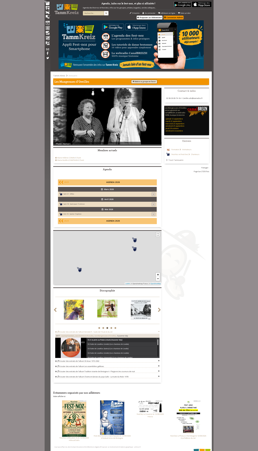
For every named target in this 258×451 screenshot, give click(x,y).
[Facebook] (47, 54)
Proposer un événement (109, 447)
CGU (85, 447)
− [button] (158, 278)
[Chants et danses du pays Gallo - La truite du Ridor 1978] (141, 310)
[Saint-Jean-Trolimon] (80, 270)
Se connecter (150, 13)
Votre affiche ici (59, 396)
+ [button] (158, 274)
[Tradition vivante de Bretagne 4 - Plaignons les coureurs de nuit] (107, 309)
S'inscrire (135, 13)
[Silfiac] (135, 249)
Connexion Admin (174, 17)
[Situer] (153, 194)
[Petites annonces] (47, 43)
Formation (175, 149)
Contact (73, 447)
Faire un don (185, 13)
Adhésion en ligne (168, 13)
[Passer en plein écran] (158, 234)
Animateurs (186, 149)
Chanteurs (195, 154)
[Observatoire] (47, 33)
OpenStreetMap (155, 283)
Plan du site (66, 447)
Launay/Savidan (67, 336)
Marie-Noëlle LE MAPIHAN (67, 160)
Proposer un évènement (150, 17)
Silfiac (72, 194)
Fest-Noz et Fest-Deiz (179, 154)
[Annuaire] (47, 28)
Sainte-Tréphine (75, 214)
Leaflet (127, 283)
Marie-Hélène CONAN (66, 158)
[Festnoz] (47, 3)
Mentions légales (94, 447)
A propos (58, 447)
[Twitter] (47, 59)
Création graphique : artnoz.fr (130, 447)
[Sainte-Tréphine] (135, 240)
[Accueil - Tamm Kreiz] (67, 8)
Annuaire (73, 75)
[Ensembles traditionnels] (47, 15)
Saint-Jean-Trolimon (77, 204)
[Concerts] (47, 8)
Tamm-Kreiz (59, 75)
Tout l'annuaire (175, 160)
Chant (78, 158)
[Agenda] (47, 23)
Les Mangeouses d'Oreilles (105, 336)
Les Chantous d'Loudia (84, 336)
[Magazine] (47, 38)
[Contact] (47, 50)
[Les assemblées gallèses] (74, 310)
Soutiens (80, 447)
